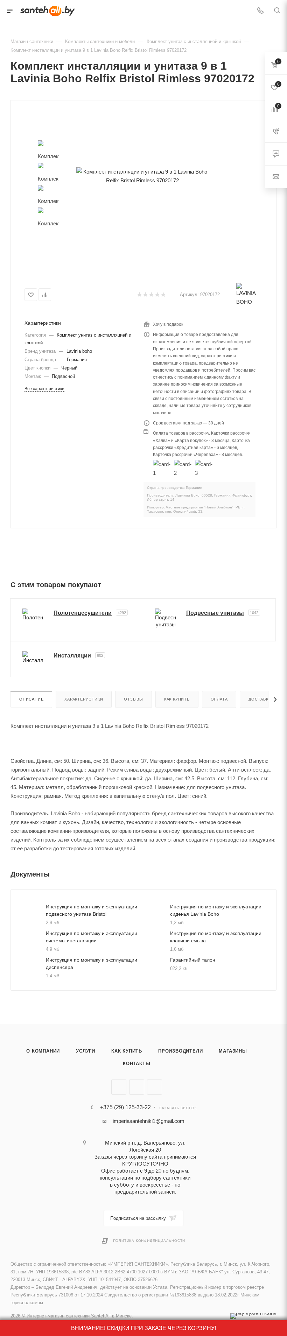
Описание (31, 699)
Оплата (219, 699)
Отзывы (133, 699)
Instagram (154, 1087)
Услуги (85, 1051)
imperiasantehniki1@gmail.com (148, 1121)
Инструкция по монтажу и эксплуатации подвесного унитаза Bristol (91, 910)
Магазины (233, 1051)
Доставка (259, 699)
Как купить (177, 699)
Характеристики (83, 699)
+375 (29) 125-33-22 (125, 1107)
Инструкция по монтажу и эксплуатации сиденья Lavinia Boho (215, 910)
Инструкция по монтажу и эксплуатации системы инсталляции (91, 936)
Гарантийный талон (192, 960)
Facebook (136, 1087)
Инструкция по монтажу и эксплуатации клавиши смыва (215, 936)
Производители (180, 1051)
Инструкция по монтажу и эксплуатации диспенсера (91, 963)
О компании (43, 1051)
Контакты (136, 1063)
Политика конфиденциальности (149, 1241)
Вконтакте (118, 1087)
